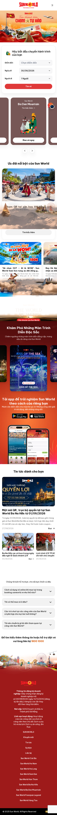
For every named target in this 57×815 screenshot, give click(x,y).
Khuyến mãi (28, 737)
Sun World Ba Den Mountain (28, 790)
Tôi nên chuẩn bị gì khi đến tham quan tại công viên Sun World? (23, 624)
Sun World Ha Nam (28, 763)
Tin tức (28, 742)
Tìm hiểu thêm (28, 232)
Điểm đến (9, 63)
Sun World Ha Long (28, 769)
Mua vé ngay (28, 140)
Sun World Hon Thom (28, 779)
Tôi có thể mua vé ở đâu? (15, 602)
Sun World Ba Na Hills (28, 784)
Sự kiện (28, 748)
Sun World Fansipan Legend (28, 795)
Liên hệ (28, 753)
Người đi (8, 78)
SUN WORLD (28, 732)
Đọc (50, 528)
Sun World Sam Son (28, 774)
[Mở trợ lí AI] (51, 105)
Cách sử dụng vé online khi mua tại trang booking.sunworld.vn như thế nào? (23, 591)
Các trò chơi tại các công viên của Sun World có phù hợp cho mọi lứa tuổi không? (25, 612)
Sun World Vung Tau (28, 800)
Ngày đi (8, 70)
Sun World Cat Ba (28, 758)
